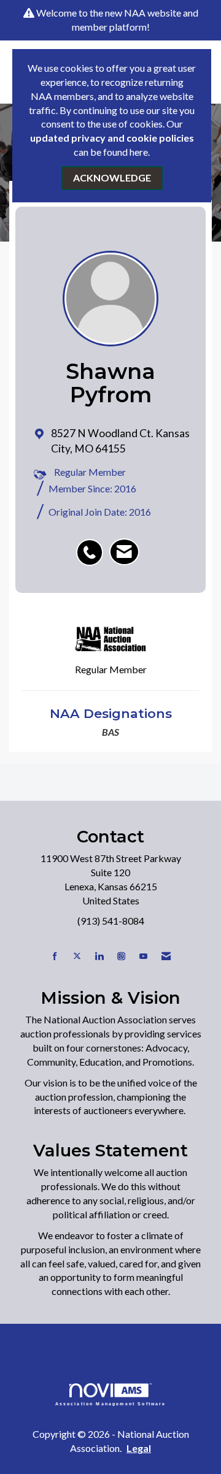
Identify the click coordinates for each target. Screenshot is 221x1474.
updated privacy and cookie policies (112, 137)
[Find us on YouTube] (143, 956)
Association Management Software (110, 1403)
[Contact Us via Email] (166, 956)
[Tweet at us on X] (77, 956)
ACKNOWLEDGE (112, 177)
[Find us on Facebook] (55, 956)
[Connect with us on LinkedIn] (99, 956)
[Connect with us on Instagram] (121, 956)
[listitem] (92, 545)
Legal (138, 1448)
